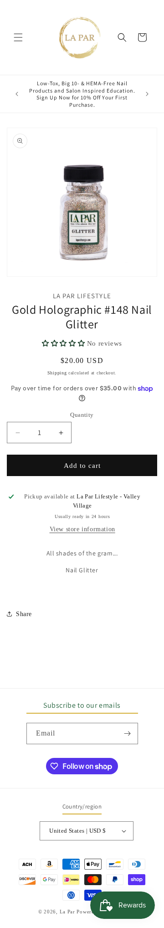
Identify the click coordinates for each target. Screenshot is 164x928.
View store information (82, 529)
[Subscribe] (128, 733)
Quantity (81, 414)
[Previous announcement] (17, 94)
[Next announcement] (147, 94)
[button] (18, 37)
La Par (68, 911)
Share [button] (24, 614)
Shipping (57, 372)
